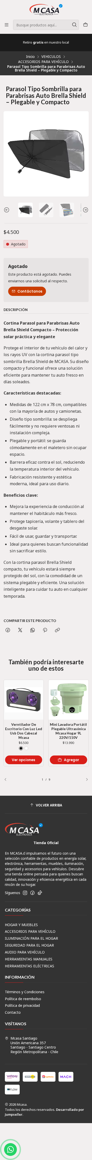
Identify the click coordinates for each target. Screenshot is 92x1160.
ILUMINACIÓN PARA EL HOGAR (31, 938)
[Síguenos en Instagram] (25, 892)
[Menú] (6, 25)
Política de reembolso (23, 998)
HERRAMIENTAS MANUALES (28, 959)
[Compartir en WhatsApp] (32, 630)
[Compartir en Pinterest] (45, 630)
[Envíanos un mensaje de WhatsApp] (10, 1149)
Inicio (30, 56)
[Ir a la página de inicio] (46, 9)
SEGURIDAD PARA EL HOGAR (29, 945)
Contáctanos (29, 291)
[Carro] (85, 25)
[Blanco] (26, 748)
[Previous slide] (7, 210)
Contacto (13, 1012)
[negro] (21, 748)
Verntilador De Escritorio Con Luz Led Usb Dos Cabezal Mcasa (23, 730)
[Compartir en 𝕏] (20, 630)
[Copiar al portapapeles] (57, 630)
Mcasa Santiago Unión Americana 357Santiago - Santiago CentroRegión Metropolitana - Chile (34, 1045)
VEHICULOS (51, 56)
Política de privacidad (22, 1005)
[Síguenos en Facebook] (32, 892)
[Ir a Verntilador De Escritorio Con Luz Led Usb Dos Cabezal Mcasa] (24, 700)
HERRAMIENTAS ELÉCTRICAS (29, 966)
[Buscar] (74, 25)
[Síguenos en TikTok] (39, 892)
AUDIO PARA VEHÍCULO (25, 952)
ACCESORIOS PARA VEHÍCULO (43, 62)
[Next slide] (85, 210)
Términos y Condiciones (24, 991)
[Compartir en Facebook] (8, 630)
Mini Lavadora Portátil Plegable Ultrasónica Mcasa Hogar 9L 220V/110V (68, 730)
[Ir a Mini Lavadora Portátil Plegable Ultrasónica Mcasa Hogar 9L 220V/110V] (68, 700)
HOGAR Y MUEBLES (21, 924)
